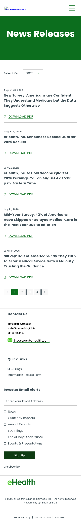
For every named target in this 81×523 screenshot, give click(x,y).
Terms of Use (43, 517)
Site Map (60, 517)
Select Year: (12, 73)
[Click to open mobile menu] (72, 8)
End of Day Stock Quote (25, 437)
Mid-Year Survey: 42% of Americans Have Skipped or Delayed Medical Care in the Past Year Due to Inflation (40, 219)
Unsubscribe (12, 467)
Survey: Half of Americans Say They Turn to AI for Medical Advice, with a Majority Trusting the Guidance (40, 261)
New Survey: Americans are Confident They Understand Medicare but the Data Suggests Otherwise (40, 100)
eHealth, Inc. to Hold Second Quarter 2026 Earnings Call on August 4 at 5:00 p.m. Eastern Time (38, 178)
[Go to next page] (44, 292)
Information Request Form (30, 375)
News (12, 411)
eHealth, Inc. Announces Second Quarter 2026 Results (40, 139)
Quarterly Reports (21, 418)
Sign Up (19, 455)
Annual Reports (19, 424)
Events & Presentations (25, 443)
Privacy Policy (22, 517)
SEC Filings (20, 369)
